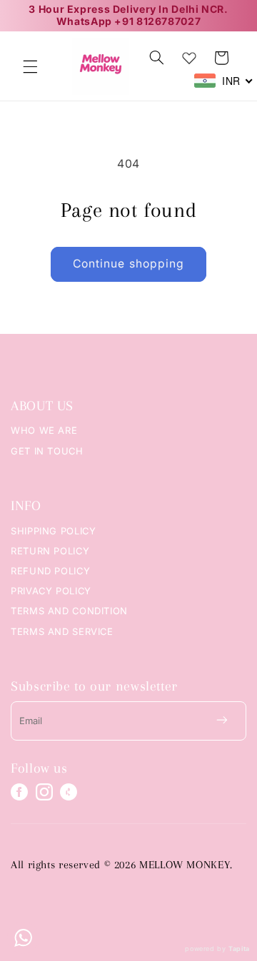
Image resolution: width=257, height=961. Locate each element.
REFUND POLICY (50, 570)
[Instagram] (44, 791)
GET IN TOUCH (47, 451)
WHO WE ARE (44, 430)
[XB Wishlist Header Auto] (189, 55)
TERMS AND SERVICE (62, 631)
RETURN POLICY (50, 550)
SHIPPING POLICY (53, 531)
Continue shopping (128, 263)
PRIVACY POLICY (51, 590)
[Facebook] (19, 791)
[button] (30, 66)
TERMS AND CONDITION (69, 610)
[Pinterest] (68, 791)
